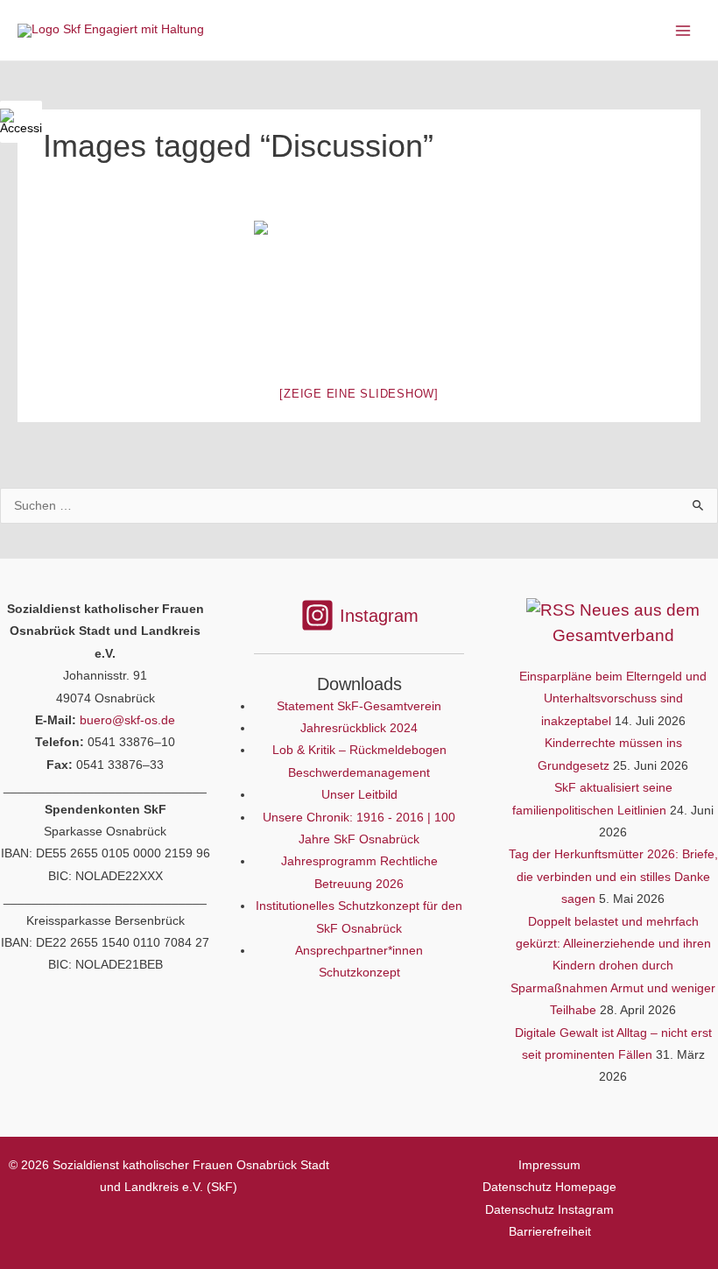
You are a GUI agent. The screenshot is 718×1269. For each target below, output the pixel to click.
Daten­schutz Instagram (549, 1209)
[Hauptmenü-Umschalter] (683, 30)
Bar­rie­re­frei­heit (550, 1231)
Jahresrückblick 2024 (359, 728)
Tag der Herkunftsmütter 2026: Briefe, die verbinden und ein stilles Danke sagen (613, 877)
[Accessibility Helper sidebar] (21, 122)
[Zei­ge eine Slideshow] (359, 393)
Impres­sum (549, 1165)
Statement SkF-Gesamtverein (359, 706)
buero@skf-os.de (127, 720)
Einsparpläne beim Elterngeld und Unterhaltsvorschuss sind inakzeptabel (613, 699)
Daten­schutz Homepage (549, 1187)
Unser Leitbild (359, 794)
